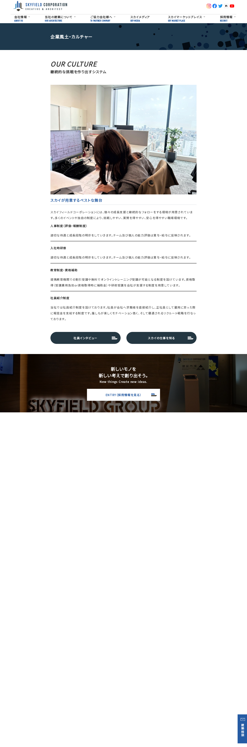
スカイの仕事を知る (161, 338)
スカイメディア (140, 18)
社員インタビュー (85, 338)
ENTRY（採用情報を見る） (123, 395)
